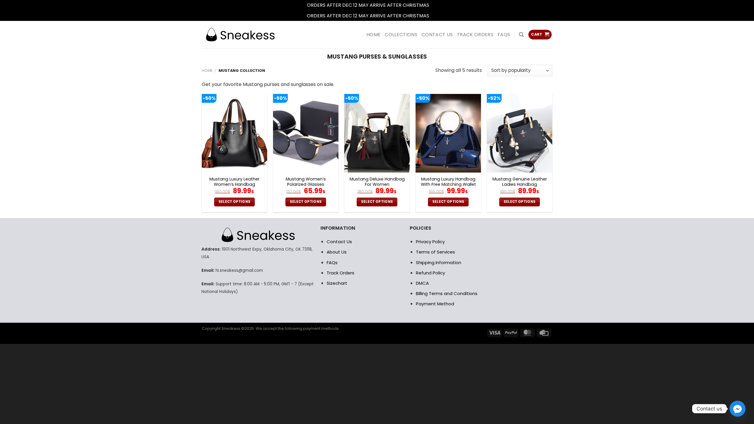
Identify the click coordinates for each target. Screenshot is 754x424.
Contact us (437, 34)
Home (207, 70)
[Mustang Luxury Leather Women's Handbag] (234, 133)
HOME (373, 34)
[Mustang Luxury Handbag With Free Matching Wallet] (448, 133)
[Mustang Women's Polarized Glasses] (305, 133)
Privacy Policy (430, 241)
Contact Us (339, 241)
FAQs (503, 34)
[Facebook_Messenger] (737, 409)
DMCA (422, 283)
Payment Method (435, 304)
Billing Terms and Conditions (446, 293)
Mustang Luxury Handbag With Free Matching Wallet (448, 181)
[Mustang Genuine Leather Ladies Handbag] (519, 133)
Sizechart (337, 283)
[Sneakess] (240, 34)
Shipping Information (438, 262)
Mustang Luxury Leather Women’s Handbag (234, 181)
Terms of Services (435, 252)
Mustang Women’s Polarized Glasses (306, 181)
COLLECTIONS (401, 34)
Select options (235, 201)
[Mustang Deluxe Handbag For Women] (377, 133)
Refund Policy (430, 273)
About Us (337, 252)
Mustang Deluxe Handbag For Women (377, 181)
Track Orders (475, 34)
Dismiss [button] (438, 5)
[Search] (521, 34)
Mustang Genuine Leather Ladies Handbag (519, 181)
